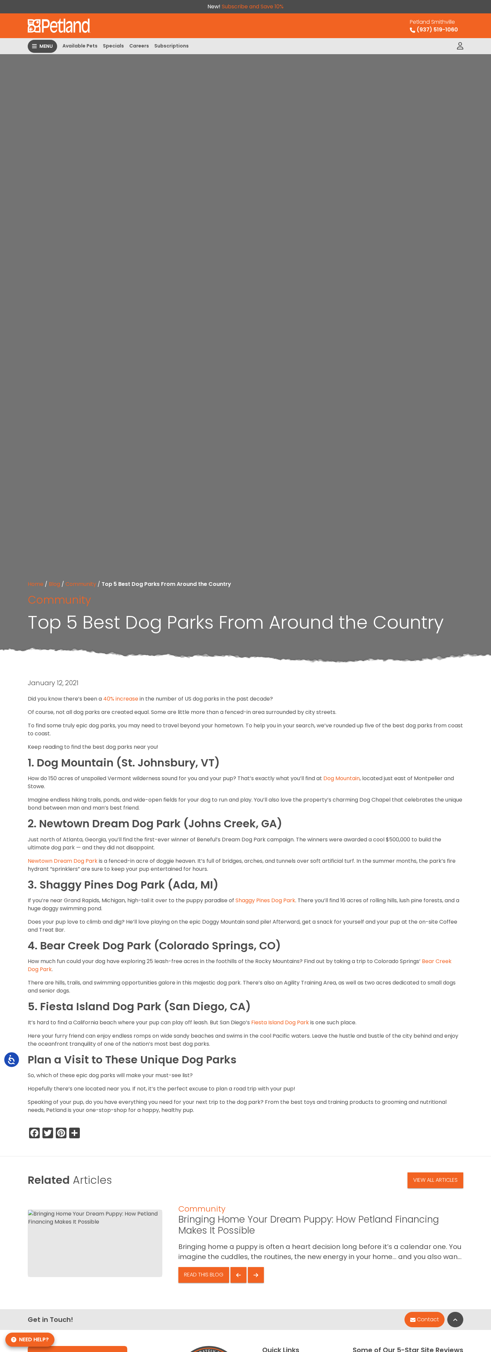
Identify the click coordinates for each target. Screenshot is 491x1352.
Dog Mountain (341, 778)
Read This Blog (203, 1274)
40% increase (120, 699)
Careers (139, 45)
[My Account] (460, 46)
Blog (54, 584)
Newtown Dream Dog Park (63, 861)
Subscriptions (171, 45)
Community (80, 584)
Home (35, 584)
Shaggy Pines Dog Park (265, 900)
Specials (113, 45)
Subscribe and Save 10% (253, 6)
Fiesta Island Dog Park (280, 1022)
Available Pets (80, 45)
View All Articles (435, 1180)
